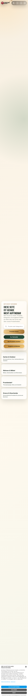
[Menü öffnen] (24, 3)
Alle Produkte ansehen (14, 341)
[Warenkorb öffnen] (21, 3)
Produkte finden (14, 331)
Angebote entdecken (14, 346)
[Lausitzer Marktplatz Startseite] (5, 3)
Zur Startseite (14, 337)
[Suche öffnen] (13, 3)
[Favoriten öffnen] (17, 3)
